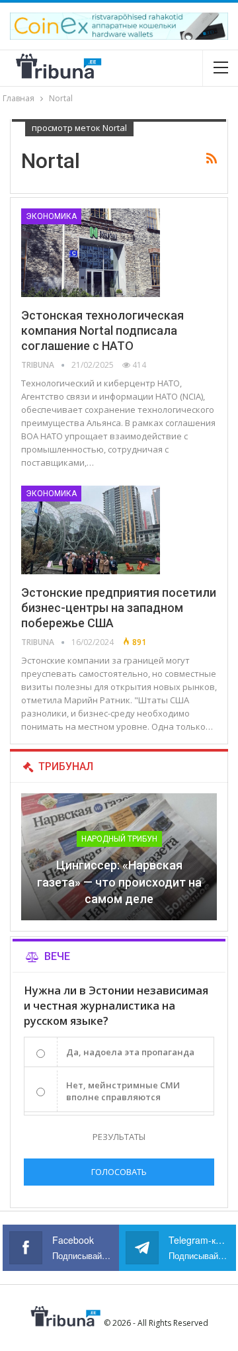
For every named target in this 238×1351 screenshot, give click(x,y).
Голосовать (119, 1172)
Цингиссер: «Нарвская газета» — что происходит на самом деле (119, 881)
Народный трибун (119, 839)
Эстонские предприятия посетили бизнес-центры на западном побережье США (118, 608)
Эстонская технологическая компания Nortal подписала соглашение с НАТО (102, 330)
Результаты (119, 1137)
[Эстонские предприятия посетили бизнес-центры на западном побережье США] (90, 530)
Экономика (51, 216)
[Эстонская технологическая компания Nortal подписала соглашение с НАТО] (90, 252)
